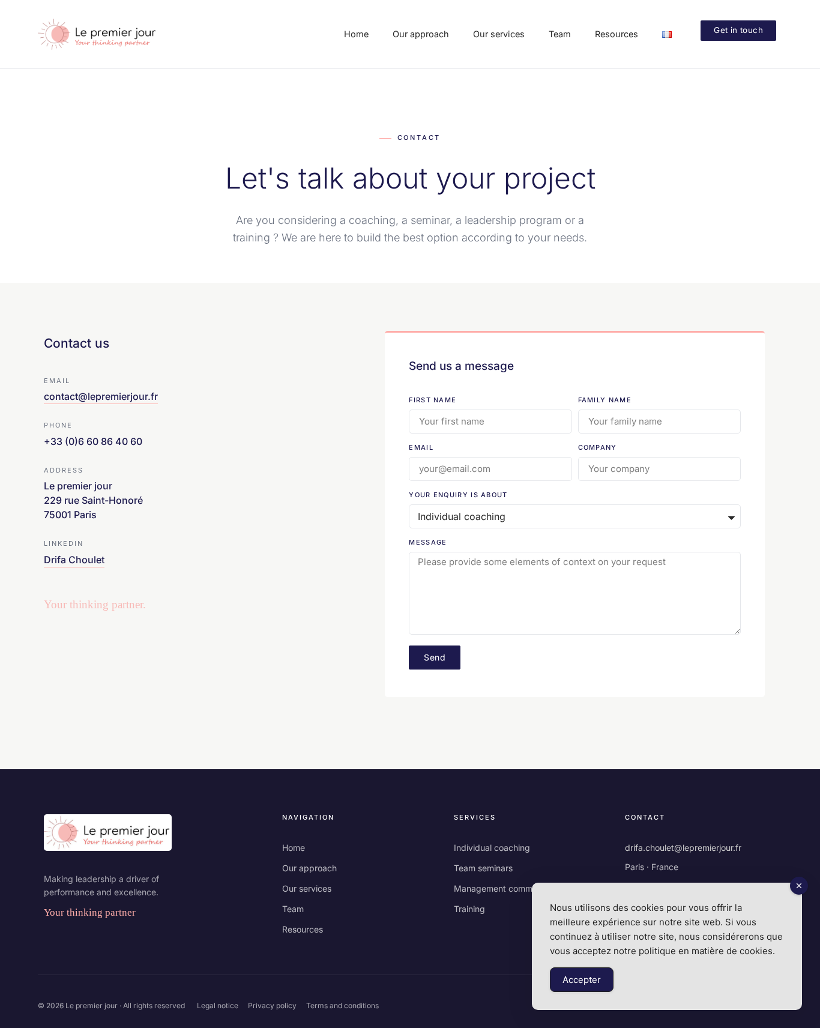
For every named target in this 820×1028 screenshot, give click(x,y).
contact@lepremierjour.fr (101, 396)
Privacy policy (272, 1005)
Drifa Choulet (74, 560)
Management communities (506, 888)
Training (469, 909)
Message (428, 542)
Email (421, 448)
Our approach (309, 868)
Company (597, 448)
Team (293, 909)
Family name (605, 400)
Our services (306, 888)
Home (293, 847)
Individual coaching (492, 847)
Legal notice (217, 1005)
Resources (302, 929)
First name (432, 400)
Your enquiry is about (458, 495)
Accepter (581, 979)
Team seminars (483, 868)
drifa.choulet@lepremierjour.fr (683, 847)
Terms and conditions (342, 1005)
